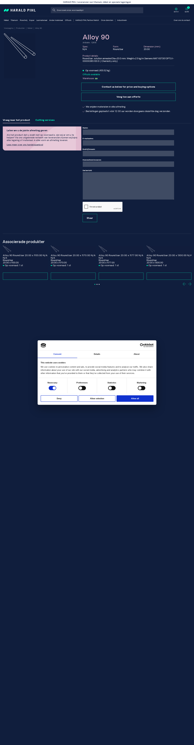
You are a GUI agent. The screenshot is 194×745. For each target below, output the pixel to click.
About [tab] (136, 354)
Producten (20, 28)
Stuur (90, 218)
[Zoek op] (54, 10)
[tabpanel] (25, 262)
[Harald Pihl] (20, 10)
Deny (59, 398)
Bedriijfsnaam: (89, 149)
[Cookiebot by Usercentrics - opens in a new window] (141, 345)
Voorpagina (8, 28)
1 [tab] (95, 284)
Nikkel (30, 28)
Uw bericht (87, 170)
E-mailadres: (88, 138)
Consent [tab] (57, 354)
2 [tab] (97, 284)
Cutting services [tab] (45, 120)
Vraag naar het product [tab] (16, 120)
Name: (85, 128)
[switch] (82, 388)
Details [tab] (97, 354)
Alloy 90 (38, 28)
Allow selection (97, 398)
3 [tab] (99, 284)
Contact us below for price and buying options (128, 87)
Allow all (135, 398)
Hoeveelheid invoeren (92, 160)
